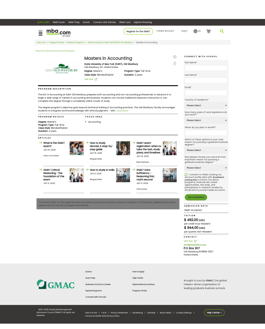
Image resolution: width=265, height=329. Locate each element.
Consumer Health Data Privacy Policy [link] (102, 316)
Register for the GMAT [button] (138, 31)
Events (86, 22)
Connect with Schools (104, 22)
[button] (197, 31)
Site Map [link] (151, 312)
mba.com (41, 42)
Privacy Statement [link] (119, 312)
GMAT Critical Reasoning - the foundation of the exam (53, 174)
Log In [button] (184, 30)
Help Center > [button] (214, 312)
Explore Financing (143, 22)
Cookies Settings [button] (184, 312)
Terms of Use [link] (91, 312)
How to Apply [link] (138, 271)
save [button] (174, 57)
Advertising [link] (137, 312)
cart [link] (209, 31)
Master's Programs (75, 42)
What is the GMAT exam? (54, 144)
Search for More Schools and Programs (55, 50)
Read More (122, 110)
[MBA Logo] (58, 32)
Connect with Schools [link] (96, 297)
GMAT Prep (74, 22)
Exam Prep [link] (90, 278)
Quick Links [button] (43, 22)
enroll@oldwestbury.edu (195, 244)
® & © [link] (103, 312)
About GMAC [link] (166, 312)
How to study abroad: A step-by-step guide (101, 146)
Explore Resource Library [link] (143, 284)
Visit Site (88, 79)
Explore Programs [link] (94, 290)
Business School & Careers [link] (98, 284)
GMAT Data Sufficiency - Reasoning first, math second (145, 174)
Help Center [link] (137, 278)
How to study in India (102, 170)
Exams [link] (89, 271)
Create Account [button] (165, 30)
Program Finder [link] (139, 290)
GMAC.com (125, 22)
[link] (58, 284)
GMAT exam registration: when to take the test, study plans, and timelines (148, 147)
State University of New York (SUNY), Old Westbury (110, 42)
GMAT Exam (59, 22)
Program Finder (57, 42)
